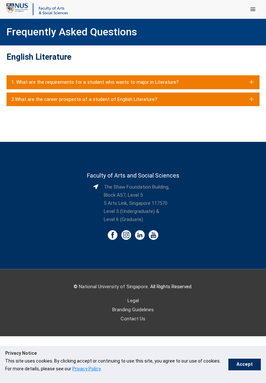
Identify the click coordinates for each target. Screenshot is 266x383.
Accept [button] (244, 364)
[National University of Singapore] (17, 8)
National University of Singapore (113, 287)
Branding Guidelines (133, 310)
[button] (133, 82)
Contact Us (133, 319)
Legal (133, 300)
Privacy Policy (86, 368)
